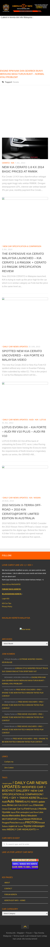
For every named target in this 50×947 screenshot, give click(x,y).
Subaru (5, 826)
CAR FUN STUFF (20, 805)
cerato (6, 163)
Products (21, 823)
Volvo (4, 829)
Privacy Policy (7, 607)
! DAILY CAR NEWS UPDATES (15, 347)
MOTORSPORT (10, 819)
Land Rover (33, 812)
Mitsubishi (32, 816)
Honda (42, 808)
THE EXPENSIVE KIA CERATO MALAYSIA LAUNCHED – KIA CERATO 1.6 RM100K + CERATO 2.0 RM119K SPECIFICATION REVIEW (24, 262)
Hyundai (6, 812)
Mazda (5, 815)
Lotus (43, 420)
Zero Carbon (9, 768)
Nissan (37, 498)
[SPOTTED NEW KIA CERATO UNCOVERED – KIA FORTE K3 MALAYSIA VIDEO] (25, 320)
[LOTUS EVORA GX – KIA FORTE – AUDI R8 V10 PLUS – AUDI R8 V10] (25, 399)
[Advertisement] (25, 43)
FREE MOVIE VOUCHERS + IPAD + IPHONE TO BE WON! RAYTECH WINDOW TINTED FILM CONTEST (22, 693)
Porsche (14, 822)
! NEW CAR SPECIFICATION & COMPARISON (21, 246)
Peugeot (5, 822)
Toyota (27, 826)
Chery (31, 805)
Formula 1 (33, 809)
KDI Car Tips (6, 603)
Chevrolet (38, 805)
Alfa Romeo (44, 798)
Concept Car (14, 808)
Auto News (15, 801)
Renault (41, 822)
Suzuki (20, 826)
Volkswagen (38, 826)
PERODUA (36, 819)
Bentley (4, 805)
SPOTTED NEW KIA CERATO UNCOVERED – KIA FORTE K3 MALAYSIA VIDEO (23, 355)
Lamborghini (24, 812)
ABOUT (7, 883)
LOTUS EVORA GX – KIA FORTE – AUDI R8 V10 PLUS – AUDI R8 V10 (24, 432)
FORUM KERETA (10, 894)
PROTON (31, 822)
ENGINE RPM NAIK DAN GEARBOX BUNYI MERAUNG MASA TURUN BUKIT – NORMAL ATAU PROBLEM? (22, 74)
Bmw (10, 805)
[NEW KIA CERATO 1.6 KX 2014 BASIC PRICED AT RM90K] (25, 148)
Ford (26, 808)
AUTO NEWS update (34, 802)
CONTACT (8, 889)
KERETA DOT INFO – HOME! (14, 900)
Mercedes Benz (18, 815)
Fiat (22, 809)
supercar (13, 826)
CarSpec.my (8, 762)
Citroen (4, 809)
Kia (12, 163)
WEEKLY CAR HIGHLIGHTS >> (23, 829)
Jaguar (13, 812)
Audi (31, 420)
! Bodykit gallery (7, 783)
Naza (20, 819)
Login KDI (5, 599)
